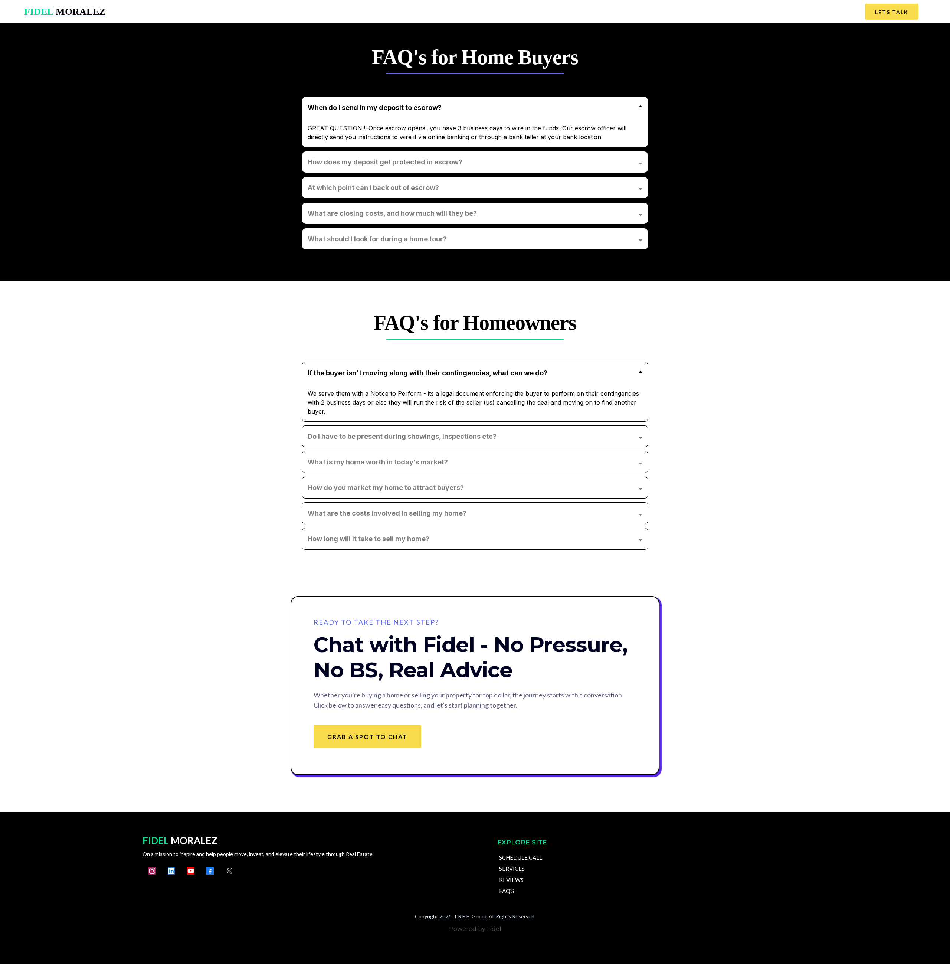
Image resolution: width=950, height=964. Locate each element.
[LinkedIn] (171, 870)
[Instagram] (152, 870)
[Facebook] (210, 870)
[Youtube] (190, 870)
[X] (229, 870)
